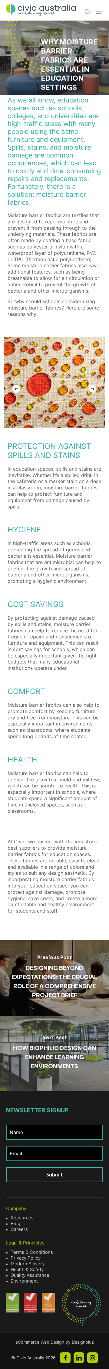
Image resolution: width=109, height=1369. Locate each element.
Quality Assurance (30, 1275)
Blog (15, 1223)
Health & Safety (27, 1269)
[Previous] (16, 389)
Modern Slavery (28, 1264)
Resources (22, 1218)
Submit (54, 1174)
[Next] (93, 389)
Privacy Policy (26, 1258)
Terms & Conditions (32, 1252)
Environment (24, 1281)
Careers (19, 1229)
